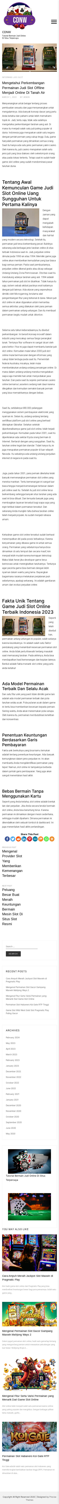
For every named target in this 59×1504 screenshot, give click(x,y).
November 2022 (13, 1077)
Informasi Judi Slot (12, 77)
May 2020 (10, 1133)
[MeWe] (35, 838)
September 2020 (14, 1122)
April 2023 (10, 1049)
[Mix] (40, 838)
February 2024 (13, 1037)
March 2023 (11, 1054)
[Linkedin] (23, 838)
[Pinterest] (29, 838)
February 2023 (13, 1060)
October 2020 (12, 1116)
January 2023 (12, 1065)
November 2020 (13, 1111)
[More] (51, 838)
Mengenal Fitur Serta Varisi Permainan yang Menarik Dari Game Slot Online (26, 997)
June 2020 (11, 1128)
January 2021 (12, 1099)
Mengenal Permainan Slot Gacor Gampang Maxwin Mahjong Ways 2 (26, 988)
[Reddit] (18, 838)
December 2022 (13, 1071)
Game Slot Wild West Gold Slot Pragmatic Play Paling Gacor (27, 1011)
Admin (26, 97)
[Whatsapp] (46, 838)
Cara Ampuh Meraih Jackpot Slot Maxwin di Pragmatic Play (26, 980)
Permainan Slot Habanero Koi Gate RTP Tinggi (27, 1004)
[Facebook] (7, 838)
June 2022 (11, 1088)
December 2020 (13, 1105)
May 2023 (10, 1043)
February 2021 (12, 1094)
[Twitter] (12, 838)
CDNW (6, 32)
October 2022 (12, 1082)
